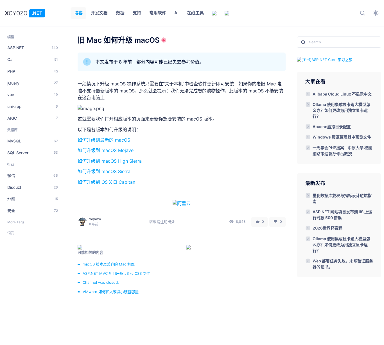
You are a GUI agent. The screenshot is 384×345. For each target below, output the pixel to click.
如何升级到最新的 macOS (104, 140)
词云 (10, 233)
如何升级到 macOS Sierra (104, 171)
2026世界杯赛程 (327, 228)
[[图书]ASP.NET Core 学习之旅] (324, 59)
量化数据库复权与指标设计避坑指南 (342, 198)
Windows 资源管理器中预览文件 (342, 137)
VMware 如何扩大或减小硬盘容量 (111, 291)
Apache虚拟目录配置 (332, 126)
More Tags (15, 222)
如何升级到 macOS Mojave (106, 150)
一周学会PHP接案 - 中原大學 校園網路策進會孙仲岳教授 (342, 150)
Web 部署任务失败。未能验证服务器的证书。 (343, 263)
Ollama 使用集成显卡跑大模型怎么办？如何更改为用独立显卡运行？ (341, 110)
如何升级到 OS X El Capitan (106, 182)
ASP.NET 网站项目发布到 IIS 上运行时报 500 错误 (342, 214)
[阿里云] (182, 203)
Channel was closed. (101, 282)
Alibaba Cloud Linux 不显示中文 (342, 94)
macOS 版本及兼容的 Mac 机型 (109, 264)
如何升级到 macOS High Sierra (110, 161)
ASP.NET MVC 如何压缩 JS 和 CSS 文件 (116, 273)
